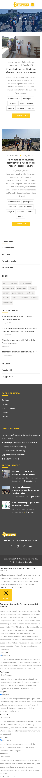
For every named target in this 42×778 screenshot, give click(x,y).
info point (13, 103)
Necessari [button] (4, 753)
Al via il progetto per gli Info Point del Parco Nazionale (18, 341)
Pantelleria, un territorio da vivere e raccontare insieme (21, 71)
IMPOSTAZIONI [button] (7, 587)
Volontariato (7, 268)
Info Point (25, 62)
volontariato (7, 303)
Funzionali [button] (4, 652)
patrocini (30, 293)
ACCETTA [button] (18, 587)
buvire (5, 283)
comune (13, 283)
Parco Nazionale (9, 261)
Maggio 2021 (7, 377)
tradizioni (30, 211)
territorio (20, 108)
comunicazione (25, 283)
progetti (11, 108)
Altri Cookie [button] (4, 737)
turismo (31, 108)
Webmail (5, 416)
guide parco (28, 98)
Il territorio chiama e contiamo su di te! (19, 351)
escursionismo (14, 98)
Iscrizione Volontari (9, 408)
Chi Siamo (5, 400)
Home (10, 22)
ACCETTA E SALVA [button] (7, 776)
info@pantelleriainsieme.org (14, 451)
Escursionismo (14, 62)
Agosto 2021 (7, 370)
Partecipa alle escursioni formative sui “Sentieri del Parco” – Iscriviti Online (21, 162)
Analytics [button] (3, 691)
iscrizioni (12, 206)
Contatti (5, 412)
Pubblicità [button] (4, 714)
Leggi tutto (20, 116)
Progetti (5, 404)
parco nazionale (26, 103)
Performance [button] (5, 672)
